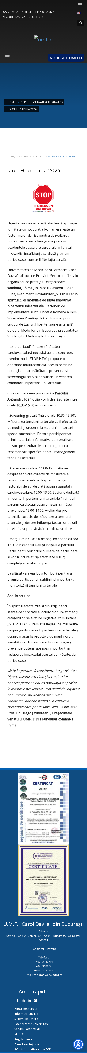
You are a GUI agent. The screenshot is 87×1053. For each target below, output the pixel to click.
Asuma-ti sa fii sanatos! (61, 156)
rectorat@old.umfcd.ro (48, 975)
